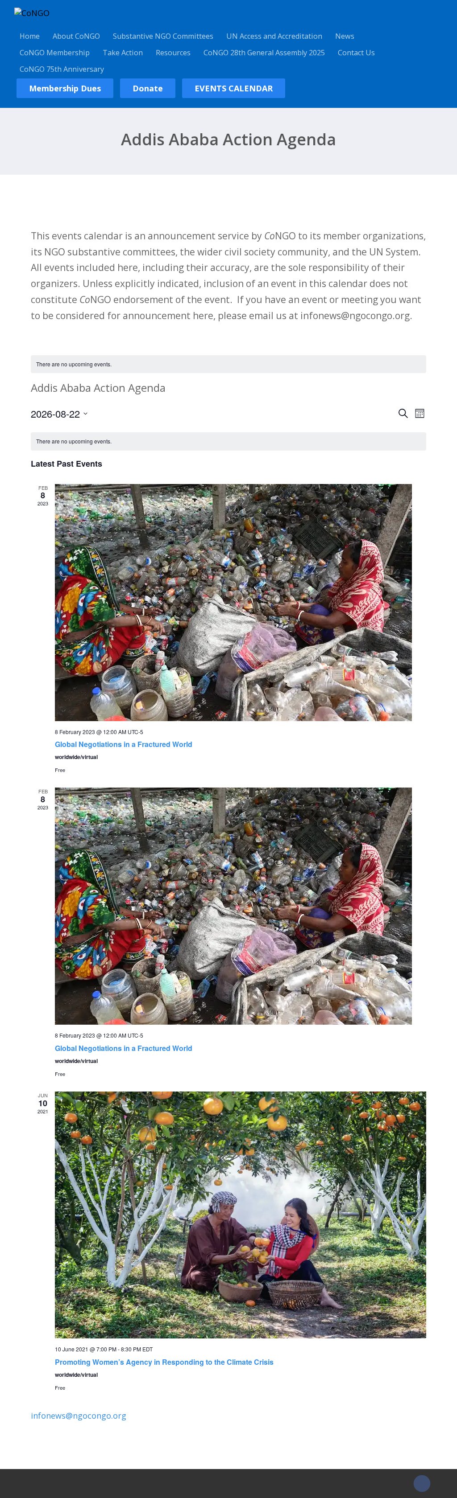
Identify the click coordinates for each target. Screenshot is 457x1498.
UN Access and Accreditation (274, 36)
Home (30, 36)
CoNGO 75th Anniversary (62, 69)
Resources (173, 52)
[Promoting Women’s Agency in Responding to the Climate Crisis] (240, 1215)
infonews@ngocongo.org (78, 1415)
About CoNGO (76, 36)
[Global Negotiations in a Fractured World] (240, 602)
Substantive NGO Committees (163, 36)
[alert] (228, 364)
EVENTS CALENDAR (234, 88)
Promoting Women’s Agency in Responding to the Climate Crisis (164, 1362)
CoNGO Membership (55, 52)
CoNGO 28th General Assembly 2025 (264, 52)
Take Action (123, 52)
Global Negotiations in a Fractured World (123, 744)
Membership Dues (65, 88)
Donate (148, 88)
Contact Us (356, 52)
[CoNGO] (32, 13)
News (344, 36)
